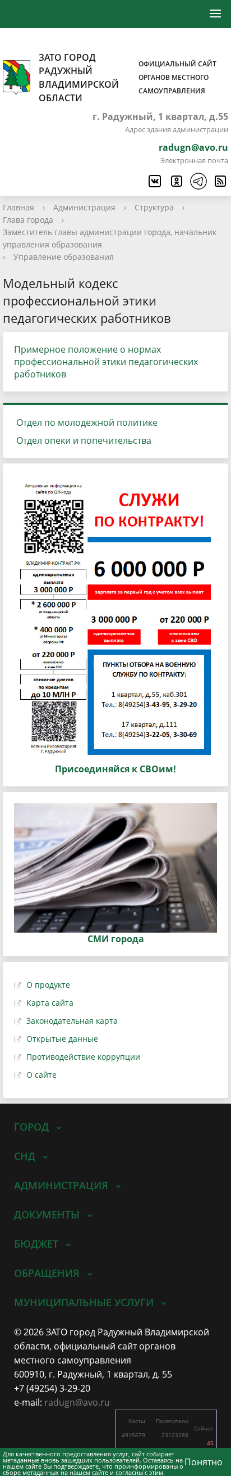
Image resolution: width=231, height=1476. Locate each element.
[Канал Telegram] (198, 181)
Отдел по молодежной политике (87, 422)
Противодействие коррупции (83, 1056)
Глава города (28, 219)
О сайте (41, 1074)
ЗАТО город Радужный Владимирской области (127, 77)
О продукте (48, 984)
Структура (154, 207)
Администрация (84, 207)
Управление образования (63, 256)
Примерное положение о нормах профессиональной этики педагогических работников (106, 361)
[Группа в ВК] (154, 181)
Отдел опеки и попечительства (83, 440)
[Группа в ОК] (176, 181)
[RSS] (219, 181)
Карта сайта (49, 1002)
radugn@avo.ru (193, 147)
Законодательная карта (72, 1020)
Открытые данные (62, 1038)
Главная (18, 207)
